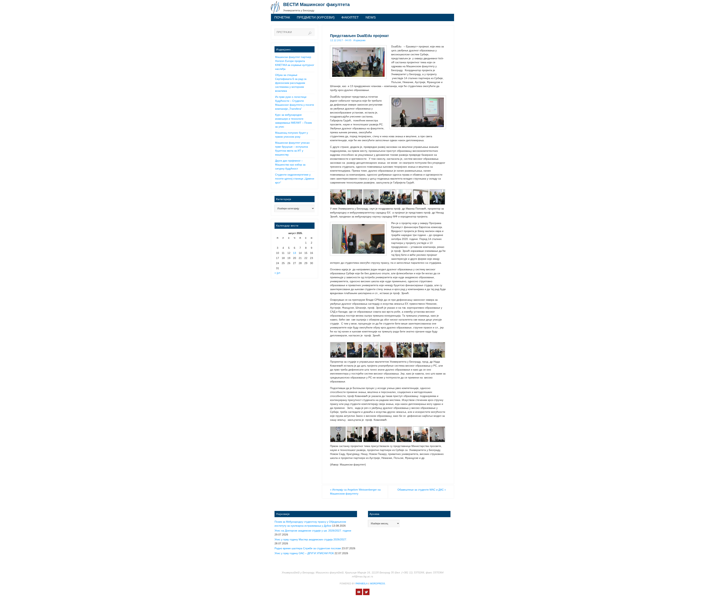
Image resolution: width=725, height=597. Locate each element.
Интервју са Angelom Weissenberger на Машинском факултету (355, 491)
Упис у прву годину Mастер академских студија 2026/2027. (311, 539)
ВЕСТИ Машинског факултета (316, 4)
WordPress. (378, 583)
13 (294, 252)
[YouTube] (359, 592)
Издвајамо (359, 40)
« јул (277, 272)
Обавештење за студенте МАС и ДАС (421, 489)
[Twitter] (366, 592)
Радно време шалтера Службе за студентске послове (308, 548)
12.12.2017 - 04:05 (340, 40)
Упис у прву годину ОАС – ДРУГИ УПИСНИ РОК (304, 553)
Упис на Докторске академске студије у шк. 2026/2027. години (313, 530)
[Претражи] (310, 33)
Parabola (361, 583)
